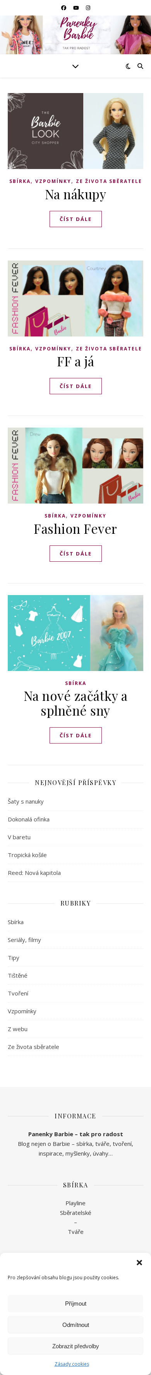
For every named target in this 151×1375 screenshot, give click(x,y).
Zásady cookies (72, 1364)
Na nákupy (75, 193)
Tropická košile (27, 855)
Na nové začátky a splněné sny (76, 703)
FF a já (75, 360)
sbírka (84, 1143)
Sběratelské (75, 1212)
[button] (139, 1262)
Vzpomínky (53, 181)
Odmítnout (75, 1325)
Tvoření (18, 993)
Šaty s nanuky (26, 801)
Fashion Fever (75, 528)
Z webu (17, 1029)
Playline (75, 1203)
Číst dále (76, 219)
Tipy (13, 957)
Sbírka (20, 181)
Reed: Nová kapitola (34, 872)
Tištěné (17, 975)
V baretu (19, 837)
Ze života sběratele (109, 181)
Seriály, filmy (24, 940)
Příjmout (75, 1303)
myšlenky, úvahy (86, 1153)
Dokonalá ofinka (29, 819)
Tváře (76, 1231)
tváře (102, 1143)
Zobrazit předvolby (75, 1346)
